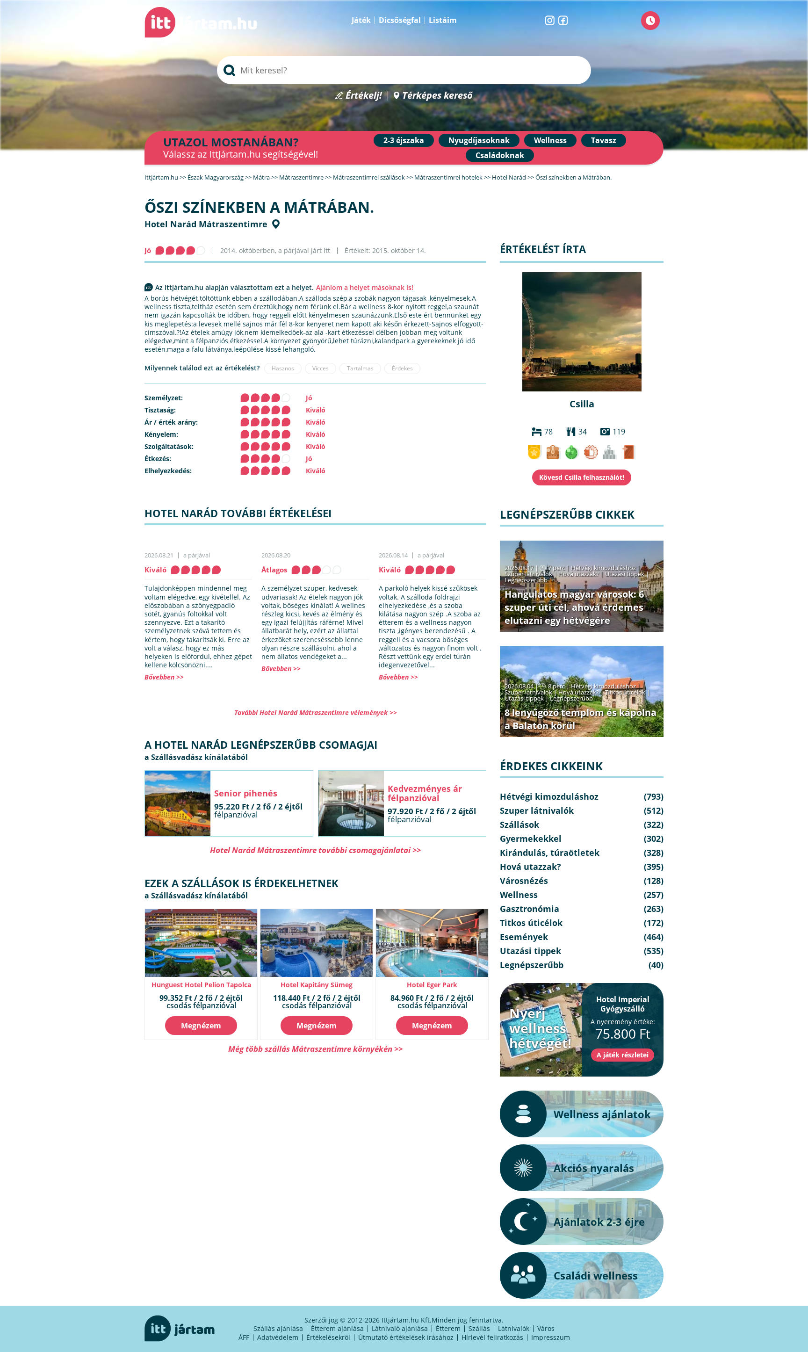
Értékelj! (364, 96)
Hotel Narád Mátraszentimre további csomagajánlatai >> (315, 850)
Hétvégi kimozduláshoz (603, 568)
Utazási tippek (624, 574)
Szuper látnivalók (528, 574)
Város (546, 1328)
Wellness (550, 140)
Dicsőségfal (400, 20)
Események (524, 937)
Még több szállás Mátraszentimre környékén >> (315, 1048)
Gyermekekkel (531, 838)
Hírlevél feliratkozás (492, 1337)
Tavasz (603, 140)
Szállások (519, 824)
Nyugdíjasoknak (479, 140)
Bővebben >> (164, 676)
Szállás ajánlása (278, 1328)
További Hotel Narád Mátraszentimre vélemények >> (315, 712)
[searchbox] (404, 70)
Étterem (448, 1328)
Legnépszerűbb (526, 580)
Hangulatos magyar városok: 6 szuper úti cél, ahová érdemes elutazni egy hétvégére (574, 607)
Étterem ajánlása (337, 1328)
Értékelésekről (328, 1337)
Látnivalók (513, 1328)
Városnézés (524, 880)
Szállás (479, 1328)
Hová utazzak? (579, 574)
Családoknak (500, 155)
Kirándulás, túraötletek (549, 852)
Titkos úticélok (625, 692)
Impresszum (550, 1337)
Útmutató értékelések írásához (406, 1337)
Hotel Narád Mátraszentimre (205, 224)
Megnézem (201, 1025)
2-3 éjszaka (403, 140)
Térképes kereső (437, 96)
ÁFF (243, 1337)
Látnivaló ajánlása (400, 1328)
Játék (361, 20)
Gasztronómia (529, 908)
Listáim (443, 20)
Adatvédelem (277, 1337)
